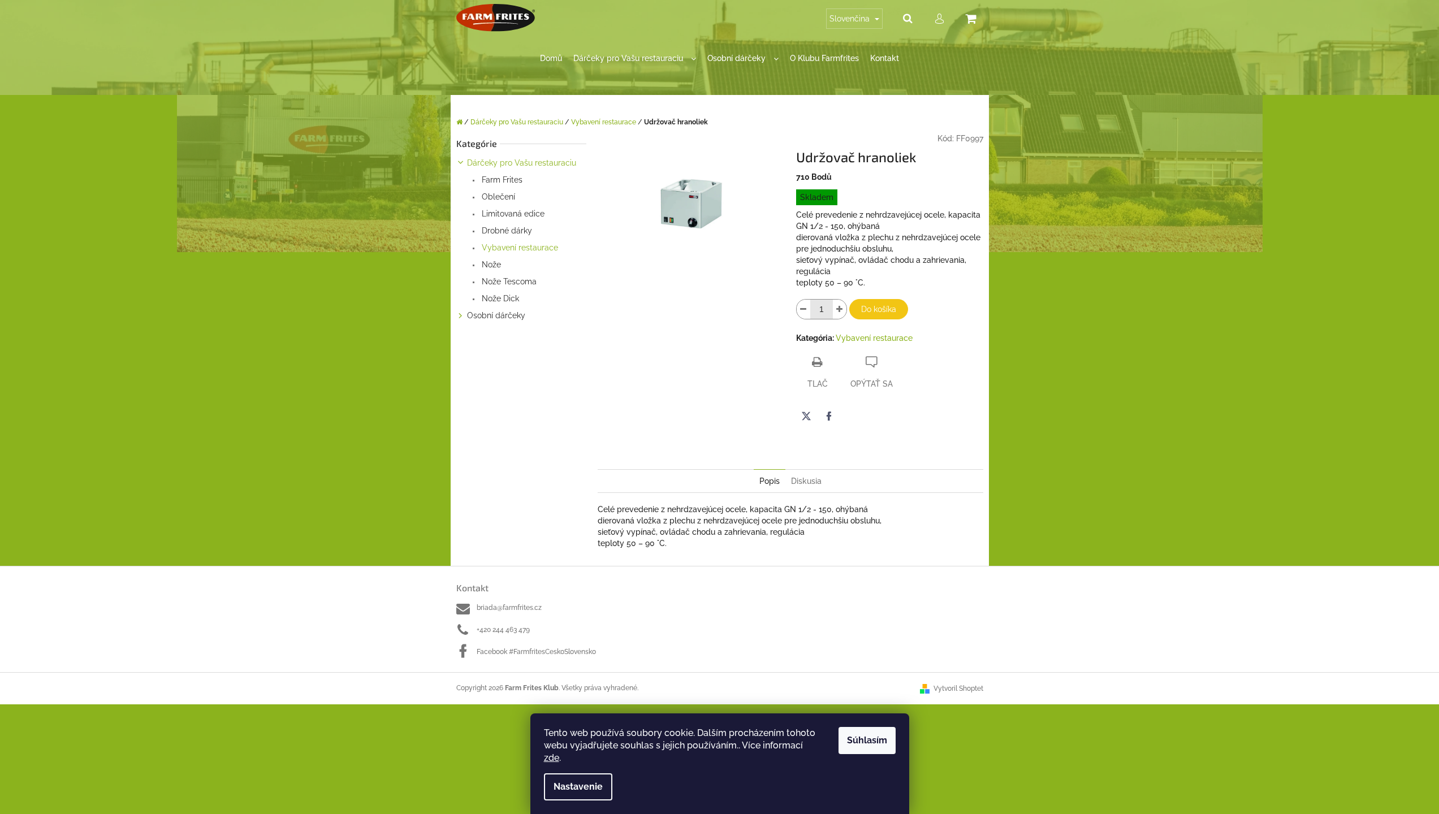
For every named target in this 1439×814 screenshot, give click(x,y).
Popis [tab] (769, 481)
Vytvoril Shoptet (958, 688)
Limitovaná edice (512, 213)
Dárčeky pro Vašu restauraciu (521, 162)
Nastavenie (578, 786)
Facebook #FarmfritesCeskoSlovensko (536, 652)
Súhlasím (867, 740)
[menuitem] (551, 58)
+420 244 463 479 (503, 630)
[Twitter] (806, 416)
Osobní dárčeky (496, 315)
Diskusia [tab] (806, 481)
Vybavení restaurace (518, 247)
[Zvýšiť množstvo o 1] (839, 309)
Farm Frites (500, 179)
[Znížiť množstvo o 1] (803, 309)
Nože (490, 264)
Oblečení (497, 196)
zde (551, 757)
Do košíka (878, 309)
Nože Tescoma (508, 281)
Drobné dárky (505, 230)
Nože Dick (499, 298)
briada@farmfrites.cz (509, 608)
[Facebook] (829, 416)
